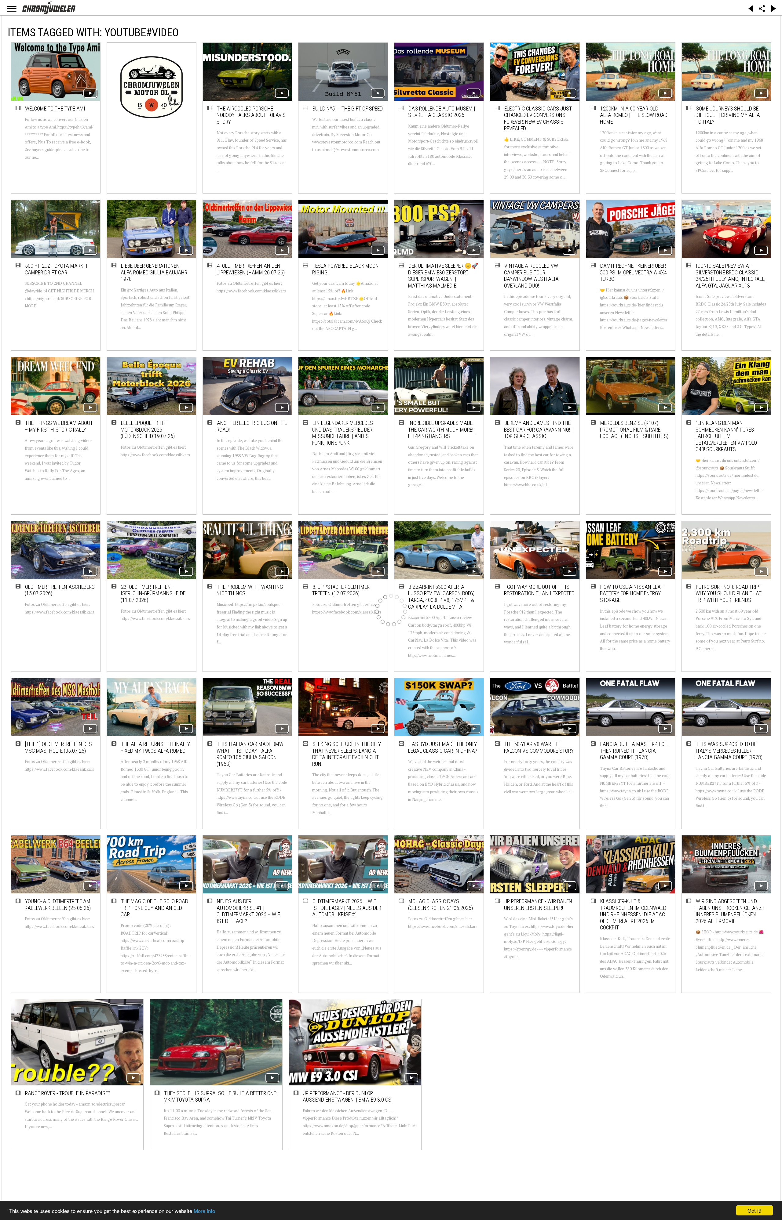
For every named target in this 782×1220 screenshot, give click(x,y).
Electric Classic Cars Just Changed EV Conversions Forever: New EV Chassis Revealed (538, 118)
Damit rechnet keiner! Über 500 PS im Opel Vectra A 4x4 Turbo (633, 272)
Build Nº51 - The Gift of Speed (347, 108)
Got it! (754, 1210)
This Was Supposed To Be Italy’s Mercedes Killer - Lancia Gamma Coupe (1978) (729, 750)
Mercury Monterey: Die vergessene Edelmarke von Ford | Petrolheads (537, 1071)
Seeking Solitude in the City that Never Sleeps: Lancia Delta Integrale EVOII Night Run (346, 754)
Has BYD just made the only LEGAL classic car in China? (442, 747)
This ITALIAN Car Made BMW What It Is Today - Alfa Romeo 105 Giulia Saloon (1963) (250, 754)
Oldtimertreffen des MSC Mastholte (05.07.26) (58, 747)
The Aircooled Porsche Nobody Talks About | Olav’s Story (251, 115)
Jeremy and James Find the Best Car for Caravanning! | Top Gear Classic (538, 429)
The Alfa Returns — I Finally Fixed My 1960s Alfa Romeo (155, 747)
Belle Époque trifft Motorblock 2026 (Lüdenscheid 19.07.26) (148, 429)
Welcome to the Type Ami (55, 108)
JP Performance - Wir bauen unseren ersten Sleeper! (538, 904)
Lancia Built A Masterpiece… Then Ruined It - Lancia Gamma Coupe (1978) (635, 750)
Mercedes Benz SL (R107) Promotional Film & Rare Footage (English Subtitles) (634, 429)
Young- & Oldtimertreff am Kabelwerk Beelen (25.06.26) (58, 904)
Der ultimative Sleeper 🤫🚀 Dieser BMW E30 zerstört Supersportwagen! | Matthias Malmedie (443, 275)
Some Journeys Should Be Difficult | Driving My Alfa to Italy (728, 115)
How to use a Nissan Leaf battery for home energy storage (631, 593)
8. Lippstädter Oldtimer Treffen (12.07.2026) (341, 590)
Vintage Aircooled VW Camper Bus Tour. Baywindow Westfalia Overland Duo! (531, 275)
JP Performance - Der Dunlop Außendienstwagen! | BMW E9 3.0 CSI (252, 1071)
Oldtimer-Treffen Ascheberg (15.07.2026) (60, 590)
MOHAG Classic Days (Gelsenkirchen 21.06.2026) (440, 904)
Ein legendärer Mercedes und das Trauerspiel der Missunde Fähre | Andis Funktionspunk (342, 433)
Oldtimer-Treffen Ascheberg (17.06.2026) (443, 1068)
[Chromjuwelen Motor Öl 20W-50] (151, 87)
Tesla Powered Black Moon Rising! (345, 269)
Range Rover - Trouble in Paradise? (55, 1068)
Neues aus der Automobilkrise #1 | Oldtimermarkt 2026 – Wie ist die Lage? (248, 911)
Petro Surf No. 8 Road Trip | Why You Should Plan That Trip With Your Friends (729, 593)
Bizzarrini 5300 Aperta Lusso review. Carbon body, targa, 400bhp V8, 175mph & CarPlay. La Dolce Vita (441, 597)
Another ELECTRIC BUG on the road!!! (252, 426)
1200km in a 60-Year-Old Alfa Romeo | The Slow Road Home (633, 115)
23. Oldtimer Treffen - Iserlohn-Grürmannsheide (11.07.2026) (153, 593)
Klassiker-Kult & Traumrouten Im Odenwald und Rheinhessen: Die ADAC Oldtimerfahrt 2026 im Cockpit (633, 914)
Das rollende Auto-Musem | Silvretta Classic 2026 (441, 111)
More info (204, 1211)
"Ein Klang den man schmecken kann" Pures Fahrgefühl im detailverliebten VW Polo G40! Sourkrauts (726, 436)
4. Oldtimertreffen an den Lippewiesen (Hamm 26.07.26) (251, 269)
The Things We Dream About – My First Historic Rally (59, 426)
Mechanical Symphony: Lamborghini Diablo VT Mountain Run (628, 1071)
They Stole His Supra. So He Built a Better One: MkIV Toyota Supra (154, 1071)
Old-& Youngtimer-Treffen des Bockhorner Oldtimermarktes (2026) (343, 1071)
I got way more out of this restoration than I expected (539, 590)
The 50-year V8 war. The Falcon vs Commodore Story (539, 747)
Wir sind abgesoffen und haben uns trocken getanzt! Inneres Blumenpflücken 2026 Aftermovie (731, 911)
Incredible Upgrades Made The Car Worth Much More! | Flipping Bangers (442, 429)
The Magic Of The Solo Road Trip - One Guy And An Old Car (154, 908)
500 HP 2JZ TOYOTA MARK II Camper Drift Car (56, 269)
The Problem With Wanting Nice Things (250, 590)
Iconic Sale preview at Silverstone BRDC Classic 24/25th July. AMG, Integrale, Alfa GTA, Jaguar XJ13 (731, 275)
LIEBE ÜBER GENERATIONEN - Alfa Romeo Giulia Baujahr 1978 (154, 272)
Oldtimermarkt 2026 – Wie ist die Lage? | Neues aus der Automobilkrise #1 (346, 908)
